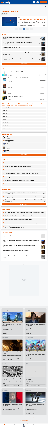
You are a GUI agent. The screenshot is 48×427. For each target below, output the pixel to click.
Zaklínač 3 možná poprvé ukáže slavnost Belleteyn (34, 382)
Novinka (19, 17)
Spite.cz (4, 252)
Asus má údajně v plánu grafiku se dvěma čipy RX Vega (32, 19)
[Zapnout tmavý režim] (37, 2)
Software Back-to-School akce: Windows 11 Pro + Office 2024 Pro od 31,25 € (35, 409)
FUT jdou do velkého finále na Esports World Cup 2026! (11, 332)
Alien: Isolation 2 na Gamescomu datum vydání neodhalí (16, 250)
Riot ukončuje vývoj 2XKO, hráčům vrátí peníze (35, 358)
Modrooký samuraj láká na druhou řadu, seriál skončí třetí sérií (35, 325)
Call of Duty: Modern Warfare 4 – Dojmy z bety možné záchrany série (11, 359)
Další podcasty (24, 204)
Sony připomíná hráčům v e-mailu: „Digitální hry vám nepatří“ (12, 325)
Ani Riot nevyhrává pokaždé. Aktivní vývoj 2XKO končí (35, 329)
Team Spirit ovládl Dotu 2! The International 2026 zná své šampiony (19, 245)
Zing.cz (4, 236)
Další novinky (24, 63)
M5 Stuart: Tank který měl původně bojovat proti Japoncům (17, 255)
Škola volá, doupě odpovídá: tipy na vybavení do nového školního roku (35, 412)
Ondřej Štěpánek (23, 25)
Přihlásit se (43, 2)
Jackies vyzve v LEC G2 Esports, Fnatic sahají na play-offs (35, 355)
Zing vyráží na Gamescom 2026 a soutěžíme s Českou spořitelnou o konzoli (21, 240)
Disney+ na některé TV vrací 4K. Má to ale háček (12, 411)
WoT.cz (4, 257)
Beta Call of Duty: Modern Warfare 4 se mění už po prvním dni (17, 235)
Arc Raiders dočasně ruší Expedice (33, 385)
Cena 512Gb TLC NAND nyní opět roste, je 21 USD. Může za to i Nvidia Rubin (11, 409)
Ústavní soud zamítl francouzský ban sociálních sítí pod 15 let (12, 405)
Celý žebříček (24, 154)
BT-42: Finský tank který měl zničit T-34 (10, 385)
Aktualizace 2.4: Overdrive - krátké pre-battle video (11, 382)
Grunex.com (5, 246)
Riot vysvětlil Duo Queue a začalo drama (34, 351)
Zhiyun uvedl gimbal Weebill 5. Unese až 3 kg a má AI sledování (35, 405)
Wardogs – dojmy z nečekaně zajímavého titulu (12, 355)
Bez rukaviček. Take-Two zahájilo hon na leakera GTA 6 (34, 332)
